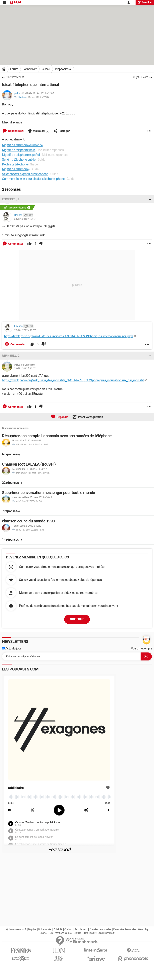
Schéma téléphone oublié (18, 159)
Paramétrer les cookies (124, 929)
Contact (68, 929)
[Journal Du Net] (58, 950)
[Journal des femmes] (21, 950)
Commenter (15, 243)
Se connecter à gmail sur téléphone (25, 174)
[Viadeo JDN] (58, 958)
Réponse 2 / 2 (10, 355)
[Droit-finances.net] (133, 950)
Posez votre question (90, 417)
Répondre (62, 417)
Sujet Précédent (15, 77)
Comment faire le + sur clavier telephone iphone (33, 179)
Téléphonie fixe (63, 69)
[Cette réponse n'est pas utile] (41, 244)
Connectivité (30, 69)
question (147, 2)
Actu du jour (13, 648)
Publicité (58, 929)
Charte (43, 933)
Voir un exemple (141, 648)
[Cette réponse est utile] (29, 244)
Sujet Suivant (140, 77)
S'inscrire (77, 619)
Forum (14, 69)
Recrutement (81, 929)
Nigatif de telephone (15, 169)
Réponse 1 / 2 (10, 199)
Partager (64, 130)
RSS (51, 933)
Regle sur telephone (15, 164)
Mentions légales (63, 933)
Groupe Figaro (81, 933)
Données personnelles (100, 929)
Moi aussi (41, 130)
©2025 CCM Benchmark (102, 933)
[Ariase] (95, 958)
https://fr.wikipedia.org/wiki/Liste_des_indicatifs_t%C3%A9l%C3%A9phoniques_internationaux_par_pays (68, 336)
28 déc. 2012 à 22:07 (38, 97)
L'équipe (32, 929)
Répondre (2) (16, 130)
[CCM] (15, 2)
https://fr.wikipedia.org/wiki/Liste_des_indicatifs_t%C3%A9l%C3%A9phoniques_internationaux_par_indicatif (73, 380)
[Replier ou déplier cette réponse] (150, 199)
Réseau (46, 69)
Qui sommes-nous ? (16, 929)
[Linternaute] (95, 950)
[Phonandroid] (133, 958)
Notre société (44, 929)
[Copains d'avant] (21, 958)
